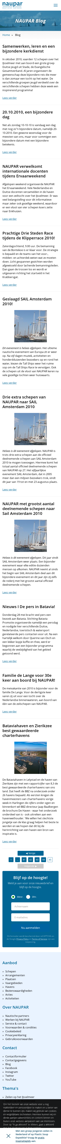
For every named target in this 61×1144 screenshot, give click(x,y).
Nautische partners (17, 1016)
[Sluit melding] (8, 1136)
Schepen (10, 971)
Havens (9, 987)
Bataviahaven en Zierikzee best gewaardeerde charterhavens (27, 730)
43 (37, 859)
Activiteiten (12, 998)
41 (24, 859)
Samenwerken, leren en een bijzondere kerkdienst (28, 48)
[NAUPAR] (12, 5)
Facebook (11, 1068)
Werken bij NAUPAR (17, 1019)
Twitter (9, 1076)
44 (43, 859)
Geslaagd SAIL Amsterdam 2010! (27, 301)
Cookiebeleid (13, 1031)
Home (6, 35)
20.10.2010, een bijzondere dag (27, 114)
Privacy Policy (22, 939)
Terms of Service (39, 939)
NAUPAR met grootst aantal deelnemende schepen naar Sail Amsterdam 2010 (28, 508)
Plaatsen (10, 979)
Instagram (11, 1072)
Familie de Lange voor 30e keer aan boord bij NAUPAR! (28, 678)
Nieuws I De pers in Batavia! (28, 606)
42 (30, 859)
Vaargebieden (13, 983)
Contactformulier (16, 1056)
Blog (8, 1064)
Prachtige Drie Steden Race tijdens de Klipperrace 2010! (28, 235)
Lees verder (9, 98)
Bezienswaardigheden (18, 991)
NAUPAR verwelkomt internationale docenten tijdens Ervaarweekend (25, 171)
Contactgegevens (16, 1060)
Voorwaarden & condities (21, 1027)
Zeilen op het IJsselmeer (19, 1097)
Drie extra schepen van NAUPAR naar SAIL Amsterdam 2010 (24, 401)
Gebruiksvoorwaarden (19, 1039)
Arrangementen (15, 975)
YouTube (10, 1079)
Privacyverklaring (15, 1035)
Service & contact (16, 1023)
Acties (9, 994)
